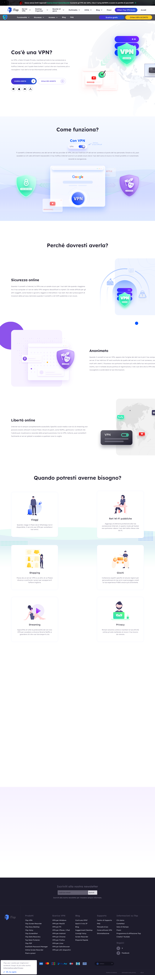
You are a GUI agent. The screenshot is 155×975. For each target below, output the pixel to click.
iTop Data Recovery (32, 937)
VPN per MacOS (58, 924)
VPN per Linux (57, 943)
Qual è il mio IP (81, 924)
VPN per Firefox (58, 940)
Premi (119, 930)
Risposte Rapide (81, 940)
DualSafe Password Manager (36, 947)
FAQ (72, 17)
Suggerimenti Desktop (83, 930)
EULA (142, 972)
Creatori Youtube (123, 937)
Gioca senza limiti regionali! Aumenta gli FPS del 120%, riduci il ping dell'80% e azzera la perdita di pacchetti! (79, 3)
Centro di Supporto (104, 920)
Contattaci (121, 924)
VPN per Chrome (58, 937)
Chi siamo (120, 920)
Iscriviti (91, 892)
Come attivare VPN (104, 930)
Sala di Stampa (123, 927)
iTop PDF (28, 943)
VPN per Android (58, 933)
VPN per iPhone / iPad (61, 930)
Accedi (143, 10)
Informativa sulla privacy (129, 972)
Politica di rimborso (111, 972)
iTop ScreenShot (31, 933)
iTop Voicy (29, 930)
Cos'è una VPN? (81, 920)
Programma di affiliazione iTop (129, 933)
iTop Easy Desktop (32, 927)
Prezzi (109, 10)
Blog (64, 17)
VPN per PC (56, 927)
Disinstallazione (103, 933)
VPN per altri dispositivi (61, 950)
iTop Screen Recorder (33, 924)
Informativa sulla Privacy (13, 968)
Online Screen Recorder (34, 950)
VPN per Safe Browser (61, 947)
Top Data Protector (32, 940)
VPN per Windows (59, 920)
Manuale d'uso (102, 927)
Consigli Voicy (80, 933)
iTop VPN (28, 920)
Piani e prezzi (30, 953)
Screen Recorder (81, 937)
